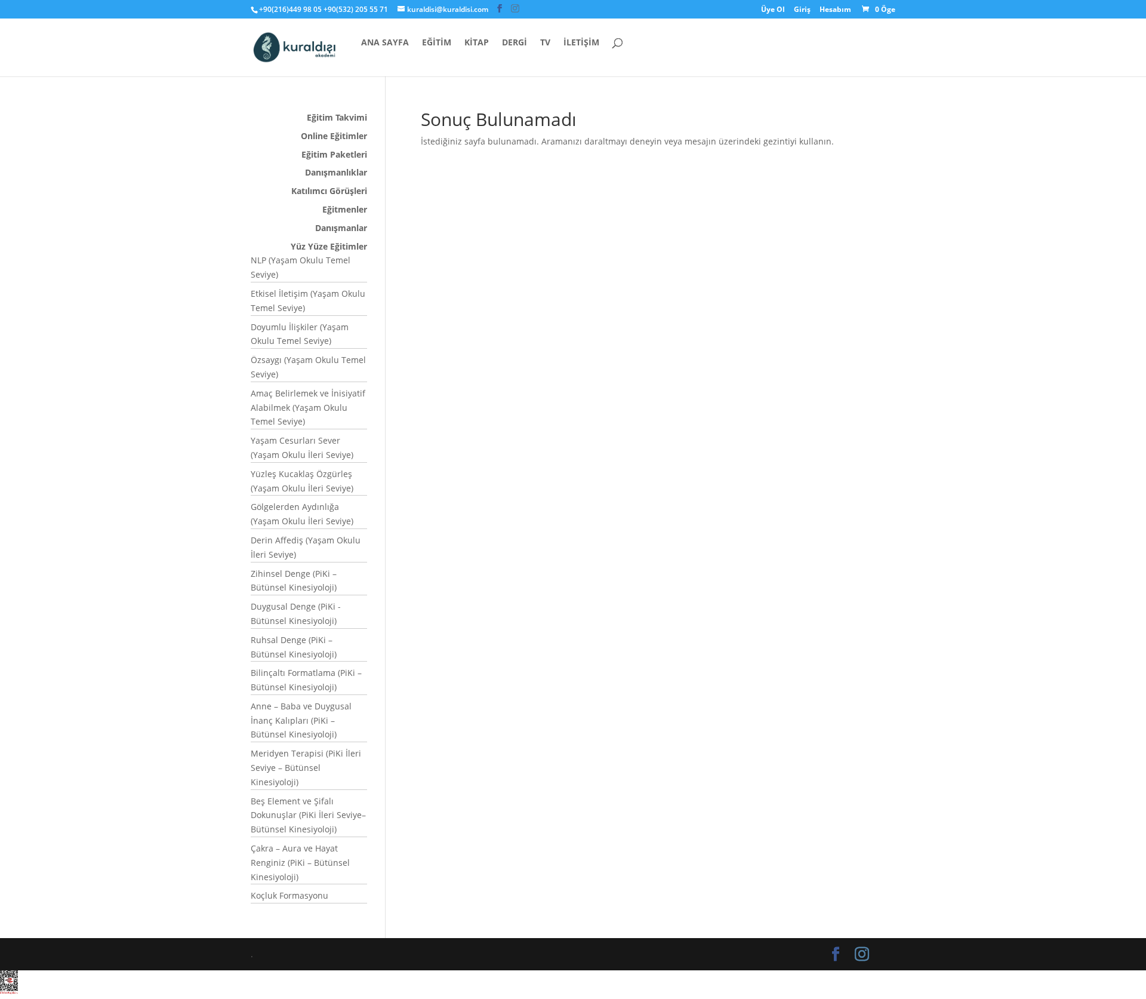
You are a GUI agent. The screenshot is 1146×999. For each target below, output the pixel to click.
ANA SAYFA (385, 43)
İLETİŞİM (581, 43)
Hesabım (835, 10)
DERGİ (514, 43)
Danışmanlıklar (336, 172)
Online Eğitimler (334, 136)
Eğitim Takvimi (337, 117)
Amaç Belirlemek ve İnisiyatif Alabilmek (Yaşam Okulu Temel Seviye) (308, 408)
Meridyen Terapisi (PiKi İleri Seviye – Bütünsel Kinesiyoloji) (306, 768)
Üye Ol (773, 10)
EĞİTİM (436, 43)
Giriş (802, 10)
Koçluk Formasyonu (289, 895)
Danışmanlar (341, 227)
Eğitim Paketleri (334, 154)
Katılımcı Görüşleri (329, 190)
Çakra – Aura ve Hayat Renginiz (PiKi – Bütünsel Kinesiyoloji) (300, 863)
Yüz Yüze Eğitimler (329, 246)
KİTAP (476, 43)
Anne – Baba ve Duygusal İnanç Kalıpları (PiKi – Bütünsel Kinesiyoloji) (301, 720)
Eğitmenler (344, 209)
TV (545, 43)
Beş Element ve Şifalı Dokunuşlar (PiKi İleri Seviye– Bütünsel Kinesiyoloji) (308, 815)
